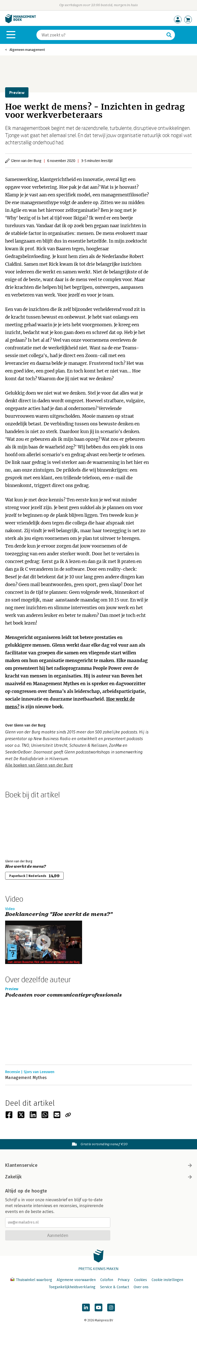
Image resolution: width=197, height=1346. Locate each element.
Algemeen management (27, 50)
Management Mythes (26, 1077)
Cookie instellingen (167, 1280)
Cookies (140, 1280)
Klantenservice (21, 1165)
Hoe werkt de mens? (25, 866)
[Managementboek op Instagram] (111, 1307)
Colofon (106, 1280)
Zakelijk (13, 1177)
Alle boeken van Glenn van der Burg (39, 765)
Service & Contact (114, 1287)
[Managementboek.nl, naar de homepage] (20, 22)
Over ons (141, 1287)
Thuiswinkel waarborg (34, 1280)
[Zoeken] (169, 35)
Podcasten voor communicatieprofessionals (63, 995)
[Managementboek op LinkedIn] (86, 1307)
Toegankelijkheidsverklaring (72, 1287)
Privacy (124, 1280)
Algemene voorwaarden (76, 1280)
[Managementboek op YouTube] (98, 1307)
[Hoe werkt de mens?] (23, 828)
